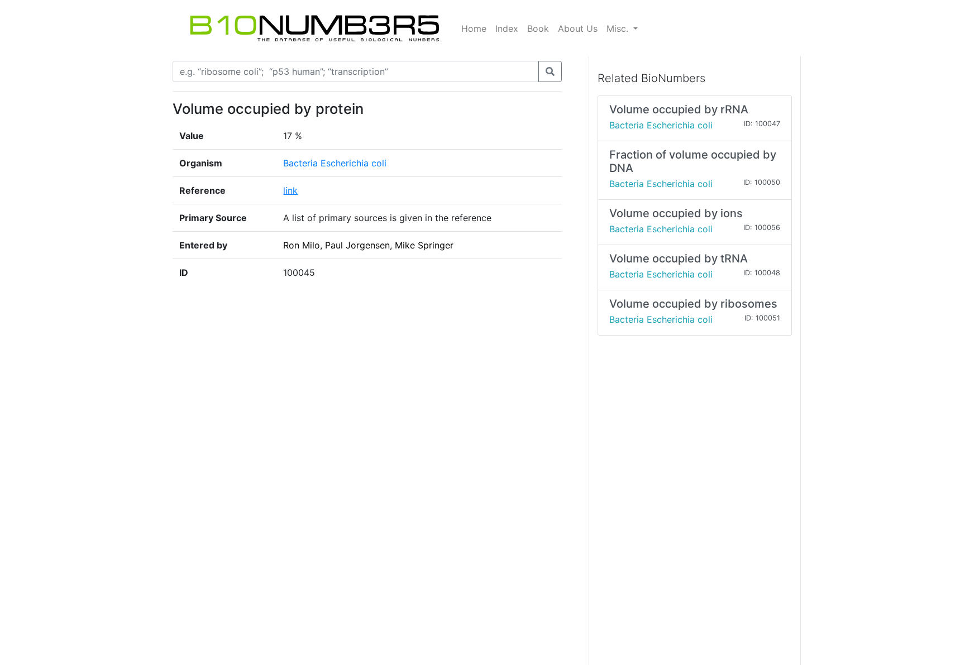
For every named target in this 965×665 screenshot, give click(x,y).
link (290, 190)
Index (506, 28)
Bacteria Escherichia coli (334, 163)
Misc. (618, 28)
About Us (578, 28)
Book (538, 28)
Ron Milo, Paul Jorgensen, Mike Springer (368, 245)
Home (473, 28)
